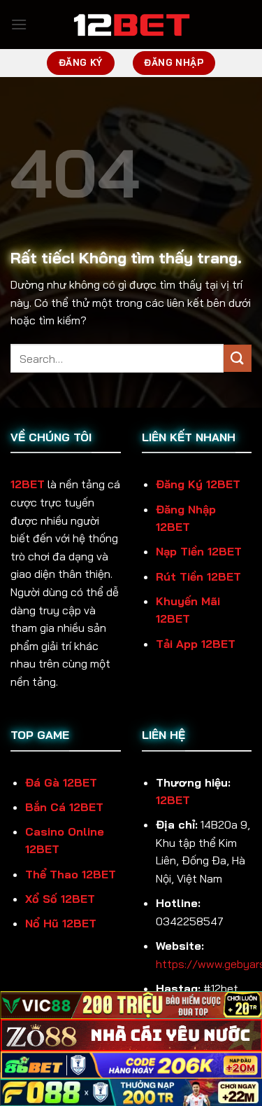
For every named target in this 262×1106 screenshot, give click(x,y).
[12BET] (131, 24)
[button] (18, 24)
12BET (27, 484)
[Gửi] (238, 358)
